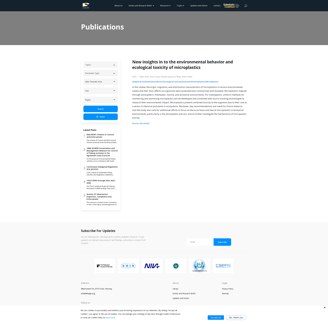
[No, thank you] (325, 307)
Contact (217, 5)
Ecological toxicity (172, 81)
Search (101, 109)
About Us (118, 5)
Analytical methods (141, 81)
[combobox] (100, 64)
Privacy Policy (227, 289)
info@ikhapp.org (88, 293)
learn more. (111, 317)
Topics (180, 5)
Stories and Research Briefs (141, 5)
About (176, 283)
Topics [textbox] (88, 64)
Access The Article (141, 123)
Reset (102, 117)
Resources (164, 5)
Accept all (216, 317)
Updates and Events (198, 5)
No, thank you (236, 317)
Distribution (157, 81)
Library (175, 289)
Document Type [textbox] (92, 73)
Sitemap (225, 293)
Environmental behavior (193, 81)
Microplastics (212, 81)
